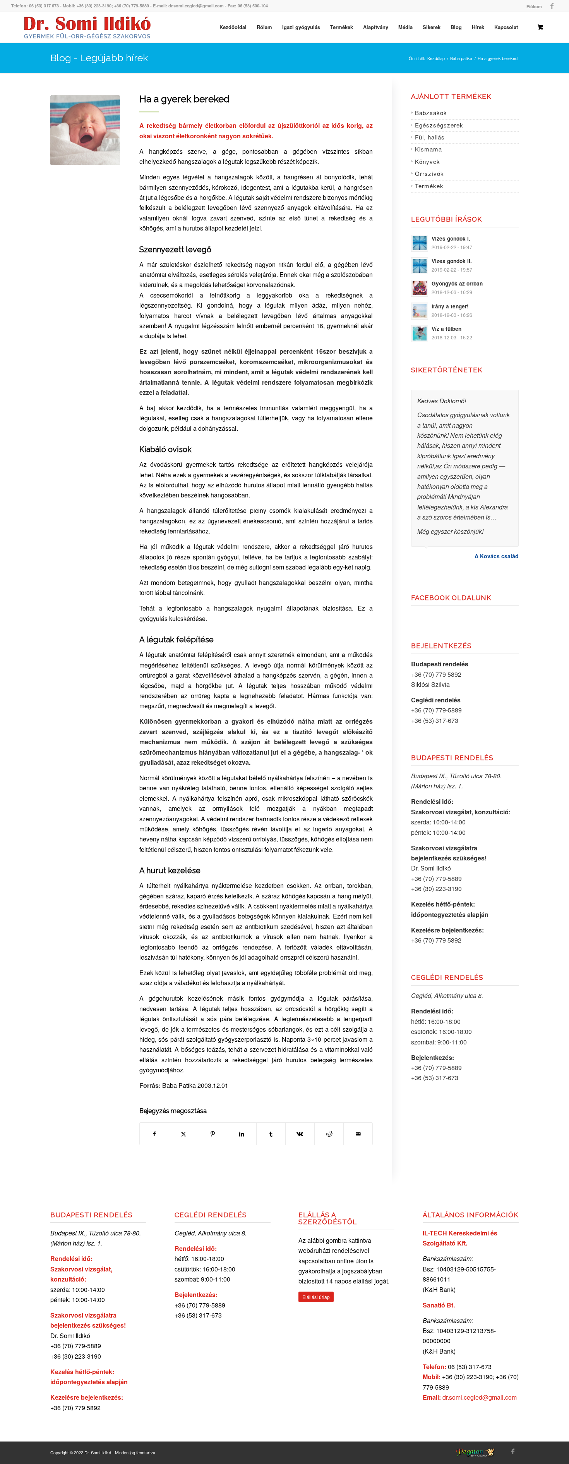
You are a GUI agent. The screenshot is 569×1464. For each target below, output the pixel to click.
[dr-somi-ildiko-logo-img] (87, 27)
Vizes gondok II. (452, 261)
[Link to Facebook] (552, 6)
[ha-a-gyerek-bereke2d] (85, 130)
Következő (511, 398)
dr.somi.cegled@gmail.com (479, 1397)
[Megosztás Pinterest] (212, 1134)
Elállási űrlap (316, 1297)
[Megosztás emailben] (358, 1134)
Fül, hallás (430, 137)
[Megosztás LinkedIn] (241, 1134)
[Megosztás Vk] (300, 1134)
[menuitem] (532, 6)
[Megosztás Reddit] (329, 1134)
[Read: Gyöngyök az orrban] (419, 288)
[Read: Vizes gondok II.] (419, 265)
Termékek (429, 186)
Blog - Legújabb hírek (99, 58)
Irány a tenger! (450, 306)
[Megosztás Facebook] (154, 1134)
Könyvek (427, 161)
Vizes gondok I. (451, 238)
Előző (493, 398)
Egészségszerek (439, 125)
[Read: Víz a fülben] (419, 333)
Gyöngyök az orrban (457, 283)
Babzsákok (431, 112)
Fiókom (534, 6)
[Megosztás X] (183, 1134)
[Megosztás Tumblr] (271, 1134)
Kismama (428, 149)
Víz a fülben (446, 328)
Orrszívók (429, 173)
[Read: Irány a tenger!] (419, 311)
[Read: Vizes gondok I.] (419, 243)
